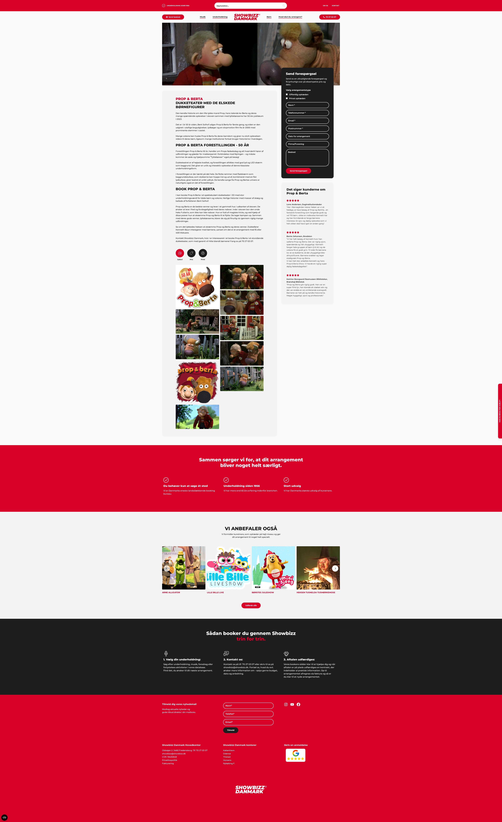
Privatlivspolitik (169, 757)
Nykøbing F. (229, 761)
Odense (227, 751)
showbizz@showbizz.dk (174, 751)
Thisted (226, 754)
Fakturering (168, 761)
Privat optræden (297, 96)
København (229, 748)
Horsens (227, 757)
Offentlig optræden (298, 92)
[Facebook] (298, 702)
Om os (325, 6)
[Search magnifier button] (283, 5)
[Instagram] (286, 702)
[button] (251, 820)
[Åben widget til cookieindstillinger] (4, 817)
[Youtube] (292, 702)
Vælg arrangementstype (298, 87)
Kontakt (335, 6)
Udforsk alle (251, 603)
